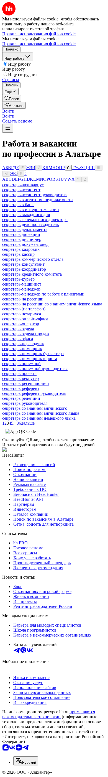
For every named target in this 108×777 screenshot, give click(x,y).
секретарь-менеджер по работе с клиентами (43, 294)
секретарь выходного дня (26, 214)
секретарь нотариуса (21, 314)
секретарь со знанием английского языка (40, 413)
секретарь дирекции (21, 234)
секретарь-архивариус (23, 184)
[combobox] (25, 760)
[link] (11, 98)
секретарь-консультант (23, 264)
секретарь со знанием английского (34, 408)
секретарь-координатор (24, 269)
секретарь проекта (19, 373)
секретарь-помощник (22, 348)
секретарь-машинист (21, 284)
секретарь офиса (17, 338)
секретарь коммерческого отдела (32, 259)
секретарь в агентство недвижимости (37, 199)
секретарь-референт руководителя (34, 393)
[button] (8, 111)
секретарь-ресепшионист (25, 383)
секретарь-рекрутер (20, 378)
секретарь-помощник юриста (29, 358)
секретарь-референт (20, 388)
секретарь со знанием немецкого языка (39, 418)
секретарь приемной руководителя (35, 368)
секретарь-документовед (25, 244)
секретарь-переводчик (23, 343)
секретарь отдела (18, 328)
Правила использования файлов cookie (39, 43)
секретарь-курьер (18, 279)
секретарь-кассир (18, 254)
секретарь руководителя (24, 403)
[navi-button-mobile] (7, 128)
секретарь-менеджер (21, 289)
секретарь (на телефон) (23, 309)
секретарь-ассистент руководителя (34, 194)
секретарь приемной (21, 363)
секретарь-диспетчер (21, 239)
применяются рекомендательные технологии (48, 714)
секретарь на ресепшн (22, 299)
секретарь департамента (24, 229)
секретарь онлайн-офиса (25, 318)
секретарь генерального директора (35, 219)
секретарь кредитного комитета (32, 274)
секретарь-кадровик (21, 249)
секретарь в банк (18, 204)
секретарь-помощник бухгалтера (33, 353)
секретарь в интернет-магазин (30, 209)
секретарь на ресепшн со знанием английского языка (52, 304)
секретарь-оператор (20, 323)
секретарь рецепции (21, 398)
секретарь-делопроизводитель (30, 224)
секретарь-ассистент (21, 189)
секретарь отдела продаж (25, 333)
